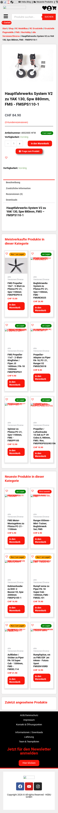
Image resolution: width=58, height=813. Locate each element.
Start (4, 28)
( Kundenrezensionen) (16, 122)
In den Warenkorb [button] (14, 306)
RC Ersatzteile (36, 28)
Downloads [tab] (11, 200)
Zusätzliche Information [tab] (18, 188)
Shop (11, 28)
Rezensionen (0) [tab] (14, 194)
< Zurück (6, 22)
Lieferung (29, 737)
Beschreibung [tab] (13, 182)
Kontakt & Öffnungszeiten (29, 724)
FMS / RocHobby (23, 32)
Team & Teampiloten (29, 741)
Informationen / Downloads (29, 732)
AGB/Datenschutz (29, 715)
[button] (6, 157)
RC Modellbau (21, 28)
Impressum (29, 720)
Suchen (49, 16)
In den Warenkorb (40, 143)
